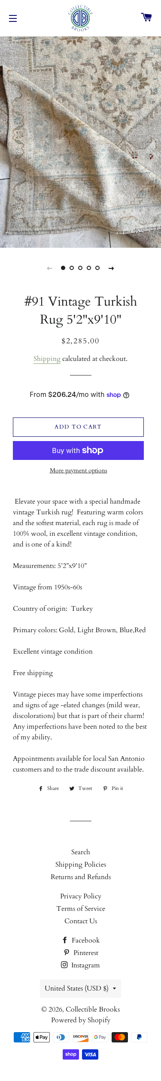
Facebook (85, 940)
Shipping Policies (80, 864)
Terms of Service (80, 908)
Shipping (47, 358)
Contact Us (80, 921)
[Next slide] (111, 267)
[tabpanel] (80, 141)
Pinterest (85, 953)
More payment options (78, 470)
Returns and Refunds (81, 877)
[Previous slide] (49, 267)
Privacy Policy (80, 896)
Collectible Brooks (93, 1009)
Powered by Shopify (80, 1020)
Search (80, 852)
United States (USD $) (77, 988)
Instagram (85, 965)
